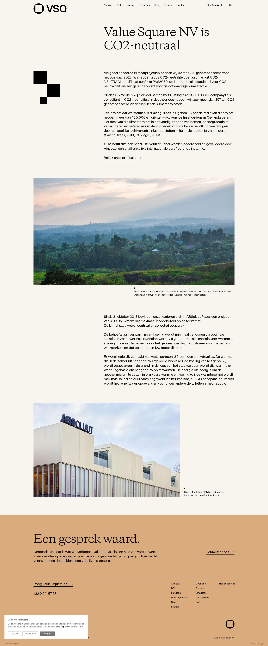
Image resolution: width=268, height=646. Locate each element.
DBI (119, 5)
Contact (181, 5)
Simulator (201, 592)
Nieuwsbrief (203, 597)
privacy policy (62, 626)
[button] (230, 5)
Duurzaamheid (179, 597)
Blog (156, 5)
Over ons (145, 5)
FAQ (198, 602)
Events (168, 5)
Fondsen (130, 5)
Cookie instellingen (11, 643)
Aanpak (108, 5)
